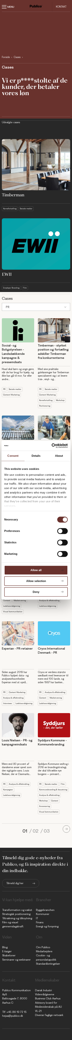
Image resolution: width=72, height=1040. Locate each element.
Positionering (44, 406)
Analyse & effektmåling (49, 600)
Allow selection (36, 581)
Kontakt (61, 6)
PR (7, 307)
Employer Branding (11, 288)
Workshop (60, 400)
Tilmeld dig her (14, 883)
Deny (36, 591)
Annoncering (44, 806)
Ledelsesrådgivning (11, 606)
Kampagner (8, 789)
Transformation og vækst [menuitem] (17, 910)
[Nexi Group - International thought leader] (18, 428)
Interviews (7, 703)
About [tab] (59, 455)
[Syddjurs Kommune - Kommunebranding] (54, 725)
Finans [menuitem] (39, 922)
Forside (6, 57)
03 (47, 831)
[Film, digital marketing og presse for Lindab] (54, 428)
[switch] (62, 531)
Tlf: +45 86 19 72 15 (14, 1012)
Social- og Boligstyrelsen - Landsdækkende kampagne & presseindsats (13, 354)
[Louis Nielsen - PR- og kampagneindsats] (18, 725)
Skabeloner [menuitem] (9, 955)
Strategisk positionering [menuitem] (16, 914)
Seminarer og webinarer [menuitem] (16, 959)
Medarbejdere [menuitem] (44, 951)
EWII (7, 274)
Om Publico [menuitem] (43, 947)
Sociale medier (26, 208)
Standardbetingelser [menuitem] (48, 963)
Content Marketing (11, 395)
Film (25, 288)
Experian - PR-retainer (17, 648)
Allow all (36, 570)
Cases (17, 57)
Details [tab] (36, 455)
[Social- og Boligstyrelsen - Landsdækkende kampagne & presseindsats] (18, 330)
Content (6, 600)
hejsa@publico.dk (12, 1015)
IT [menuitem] (37, 918)
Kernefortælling (9, 208)
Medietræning (20, 600)
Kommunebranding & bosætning (53, 789)
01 (25, 831)
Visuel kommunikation (12, 611)
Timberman (13, 194)
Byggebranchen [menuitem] (45, 910)
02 (36, 831)
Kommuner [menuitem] (42, 914)
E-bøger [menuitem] (7, 951)
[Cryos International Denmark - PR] (54, 633)
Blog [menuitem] (5, 947)
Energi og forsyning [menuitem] (47, 926)
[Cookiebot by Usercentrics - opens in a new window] (52, 445)
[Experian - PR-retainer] (18, 633)
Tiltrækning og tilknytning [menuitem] (17, 918)
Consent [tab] (12, 455)
